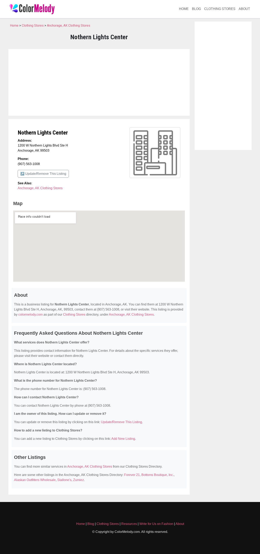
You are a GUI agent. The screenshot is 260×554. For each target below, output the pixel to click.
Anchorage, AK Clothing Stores (68, 25)
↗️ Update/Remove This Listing (43, 173)
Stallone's (64, 480)
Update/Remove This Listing (121, 422)
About (244, 9)
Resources (129, 524)
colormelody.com (30, 314)
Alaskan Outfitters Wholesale (35, 480)
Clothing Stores (219, 9)
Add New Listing (123, 438)
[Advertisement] (99, 82)
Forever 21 (132, 475)
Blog (196, 9)
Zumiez (78, 480)
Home (184, 9)
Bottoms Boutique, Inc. (157, 475)
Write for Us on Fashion (156, 524)
